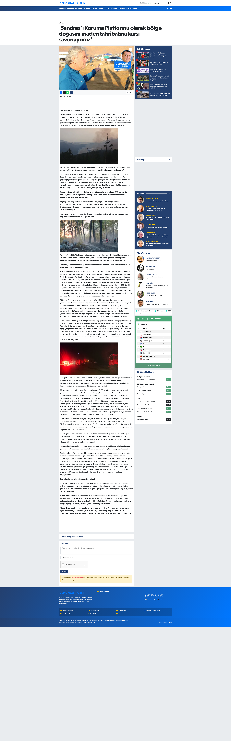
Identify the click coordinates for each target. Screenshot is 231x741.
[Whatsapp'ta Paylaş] (67, 92)
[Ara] (168, 9)
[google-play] (158, 600)
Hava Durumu (95, 610)
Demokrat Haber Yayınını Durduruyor (158, 201)
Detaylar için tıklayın (153, 365)
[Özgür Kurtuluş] (140, 208)
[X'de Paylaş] (64, 92)
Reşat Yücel (150, 283)
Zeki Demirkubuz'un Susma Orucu (157, 227)
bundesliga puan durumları (66, 622)
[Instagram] (152, 595)
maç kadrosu (79, 622)
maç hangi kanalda (89, 622)
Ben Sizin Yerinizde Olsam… (155, 295)
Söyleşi (61, 23)
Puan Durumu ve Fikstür (153, 610)
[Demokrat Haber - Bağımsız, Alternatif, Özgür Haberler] (72, 3)
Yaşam (100, 8)
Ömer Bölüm (150, 267)
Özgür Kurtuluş (151, 206)
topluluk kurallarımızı (77, 577)
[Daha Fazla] (71, 92)
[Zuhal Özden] (140, 226)
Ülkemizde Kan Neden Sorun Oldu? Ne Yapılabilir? (157, 244)
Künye (61, 620)
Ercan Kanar (150, 232)
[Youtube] (158, 595)
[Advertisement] (153, 128)
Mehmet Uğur (150, 215)
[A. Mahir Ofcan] (140, 277)
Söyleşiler (78, 8)
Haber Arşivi (122, 613)
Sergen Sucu (150, 293)
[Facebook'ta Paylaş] (61, 92)
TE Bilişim (169, 622)
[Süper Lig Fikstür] (170, 372)
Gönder (64, 571)
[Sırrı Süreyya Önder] (140, 259)
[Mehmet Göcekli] (140, 200)
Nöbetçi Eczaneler (68, 610)
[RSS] (161, 595)
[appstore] (149, 600)
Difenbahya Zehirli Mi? (96, 620)
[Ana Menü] (171, 9)
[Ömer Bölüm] (140, 268)
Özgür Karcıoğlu (152, 241)
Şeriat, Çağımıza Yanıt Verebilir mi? (157, 304)
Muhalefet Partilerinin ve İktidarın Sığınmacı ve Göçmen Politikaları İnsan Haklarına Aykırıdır (157, 236)
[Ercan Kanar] (140, 235)
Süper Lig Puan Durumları (128, 8)
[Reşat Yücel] (140, 285)
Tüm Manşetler (67, 613)
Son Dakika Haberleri (96, 613)
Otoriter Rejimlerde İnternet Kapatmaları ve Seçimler (155, 209)
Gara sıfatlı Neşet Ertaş (153, 260)
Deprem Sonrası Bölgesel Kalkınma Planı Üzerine (157, 218)
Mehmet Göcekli (152, 198)
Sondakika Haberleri (66, 8)
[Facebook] (145, 595)
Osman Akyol (150, 302)
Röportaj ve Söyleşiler (70, 620)
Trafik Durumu (122, 610)
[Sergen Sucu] (140, 294)
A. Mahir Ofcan (151, 274)
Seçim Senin (150, 269)
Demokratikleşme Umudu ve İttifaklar (155, 278)
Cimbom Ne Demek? (83, 620)
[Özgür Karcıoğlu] (140, 243)
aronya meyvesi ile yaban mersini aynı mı (116, 620)
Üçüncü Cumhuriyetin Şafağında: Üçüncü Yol (157, 286)
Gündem (87, 8)
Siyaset (94, 8)
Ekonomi (114, 8)
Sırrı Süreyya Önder (153, 258)
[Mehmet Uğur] (140, 217)
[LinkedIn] (155, 595)
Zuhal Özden (150, 225)
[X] (148, 595)
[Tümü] (170, 159)
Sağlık (107, 8)
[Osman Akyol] (140, 303)
